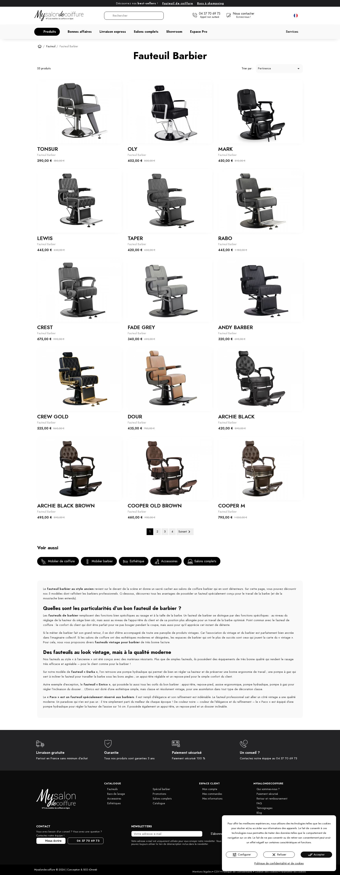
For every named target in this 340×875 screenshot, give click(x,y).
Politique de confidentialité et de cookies (279, 863)
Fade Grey (141, 327)
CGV (217, 871)
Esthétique (136, 561)
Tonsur (47, 149)
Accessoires (168, 561)
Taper (135, 238)
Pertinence (279, 68)
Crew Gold (52, 416)
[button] (47, 32)
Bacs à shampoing (210, 3)
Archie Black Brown (66, 505)
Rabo (225, 238)
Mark (225, 149)
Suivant (185, 531)
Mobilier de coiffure (61, 561)
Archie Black (236, 416)
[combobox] (134, 16)
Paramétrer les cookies (293, 871)
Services (292, 32)
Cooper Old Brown (155, 505)
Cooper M (231, 505)
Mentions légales (202, 871)
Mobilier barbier (102, 561)
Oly (132, 149)
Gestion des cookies (266, 871)
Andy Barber (235, 327)
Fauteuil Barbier (46, 155)
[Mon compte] (278, 15)
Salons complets (204, 561)
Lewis (45, 238)
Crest (45, 327)
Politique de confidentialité (237, 871)
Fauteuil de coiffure (177, 3)
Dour (135, 416)
